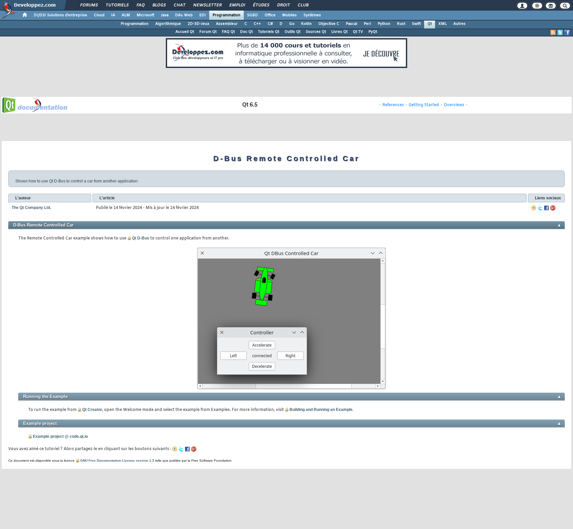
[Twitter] (540, 208)
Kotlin (306, 24)
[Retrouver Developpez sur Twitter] (560, 32)
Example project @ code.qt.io (60, 436)
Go (291, 24)
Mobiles (289, 15)
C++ (257, 24)
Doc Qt (246, 32)
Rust (401, 24)
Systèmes (312, 15)
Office (270, 15)
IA (113, 15)
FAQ (140, 5)
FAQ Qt (228, 32)
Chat (179, 5)
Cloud (99, 15)
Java (164, 15)
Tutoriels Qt (268, 32)
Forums (88, 5)
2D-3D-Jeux (198, 24)
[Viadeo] (534, 208)
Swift (416, 24)
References (393, 105)
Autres (459, 24)
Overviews (454, 105)
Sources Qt (316, 32)
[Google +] (552, 208)
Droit (283, 5)
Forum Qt (208, 32)
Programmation (226, 15)
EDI (202, 15)
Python (384, 24)
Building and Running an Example (320, 409)
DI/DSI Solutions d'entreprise (60, 15)
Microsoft (145, 15)
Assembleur (227, 24)
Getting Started (424, 105)
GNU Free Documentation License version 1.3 (117, 460)
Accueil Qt (184, 32)
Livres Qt (339, 32)
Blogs (159, 5)
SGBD (252, 15)
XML (442, 24)
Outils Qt (292, 32)
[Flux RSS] (553, 32)
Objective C (328, 24)
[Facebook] (546, 208)
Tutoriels (117, 5)
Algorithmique (168, 24)
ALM (126, 15)
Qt (429, 24)
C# (270, 24)
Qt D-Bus (140, 238)
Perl (367, 24)
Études (261, 5)
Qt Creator (92, 409)
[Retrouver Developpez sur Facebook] (567, 32)
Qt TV (358, 32)
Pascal (351, 24)
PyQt (372, 32)
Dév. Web (184, 15)
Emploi (236, 5)
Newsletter (207, 5)
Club (303, 5)
